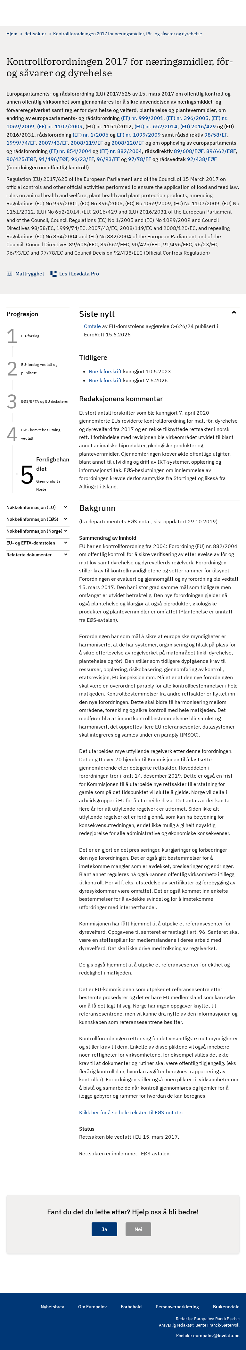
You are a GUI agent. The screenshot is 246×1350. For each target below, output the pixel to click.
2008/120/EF (127, 142)
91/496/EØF (53, 159)
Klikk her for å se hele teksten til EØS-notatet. (131, 1112)
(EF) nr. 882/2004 (121, 151)
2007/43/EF (53, 142)
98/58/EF (215, 134)
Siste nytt (97, 313)
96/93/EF (108, 159)
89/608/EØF (188, 151)
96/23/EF (82, 159)
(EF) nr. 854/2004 (70, 151)
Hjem (11, 34)
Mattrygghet (29, 273)
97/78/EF (139, 159)
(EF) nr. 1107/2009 (60, 126)
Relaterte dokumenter (29, 555)
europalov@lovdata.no (216, 1335)
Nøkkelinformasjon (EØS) (32, 519)
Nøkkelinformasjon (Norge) (34, 531)
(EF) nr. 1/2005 (91, 134)
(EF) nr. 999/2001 (142, 118)
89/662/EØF (221, 151)
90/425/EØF (21, 159)
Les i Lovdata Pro (79, 273)
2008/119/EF (86, 142)
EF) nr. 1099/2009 (139, 134)
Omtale (92, 326)
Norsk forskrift (105, 371)
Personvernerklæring (177, 1307)
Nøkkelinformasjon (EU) (31, 507)
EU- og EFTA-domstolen (30, 543)
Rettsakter (35, 34)
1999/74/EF (21, 142)
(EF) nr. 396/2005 (187, 118)
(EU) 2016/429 (198, 126)
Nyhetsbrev (52, 1307)
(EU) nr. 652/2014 (156, 126)
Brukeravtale (226, 1307)
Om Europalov (92, 1307)
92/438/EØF (202, 159)
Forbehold (131, 1307)
